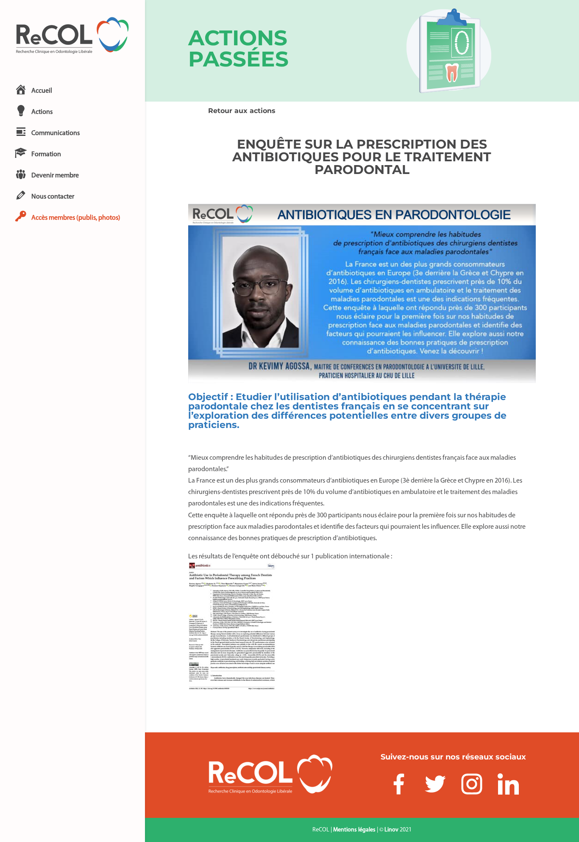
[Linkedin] (508, 785)
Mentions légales (354, 830)
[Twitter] (435, 785)
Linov (391, 830)
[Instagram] (471, 785)
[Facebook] (398, 785)
